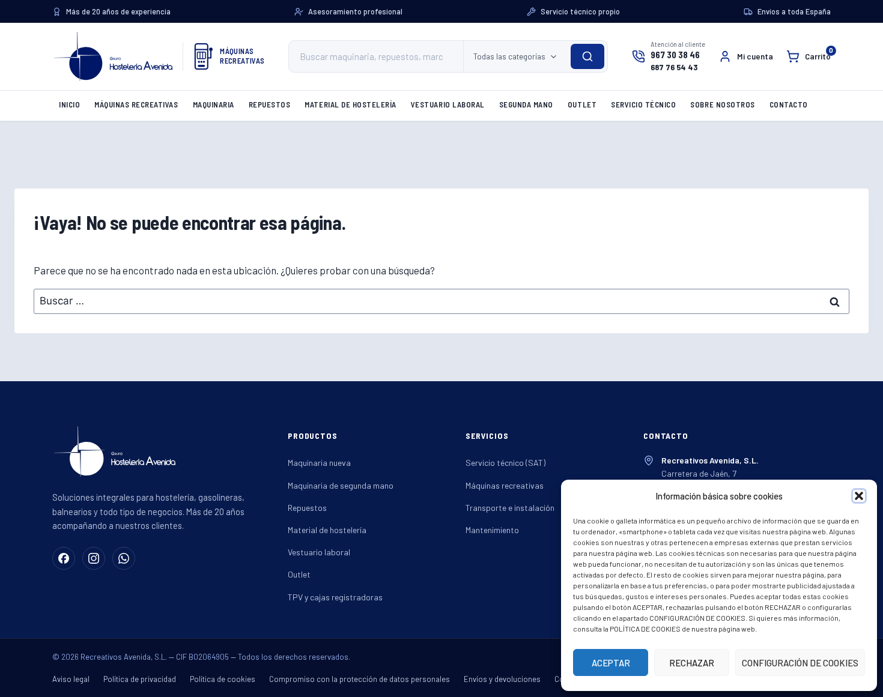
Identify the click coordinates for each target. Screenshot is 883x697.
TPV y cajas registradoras (335, 597)
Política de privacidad (139, 679)
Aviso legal (71, 679)
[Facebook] (63, 558)
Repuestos (270, 104)
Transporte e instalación (510, 507)
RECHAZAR (691, 662)
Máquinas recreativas (136, 104)
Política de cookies (222, 679)
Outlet (582, 104)
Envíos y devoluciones (502, 679)
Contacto (788, 104)
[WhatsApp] (123, 558)
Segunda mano (526, 104)
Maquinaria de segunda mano (340, 485)
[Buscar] (587, 56)
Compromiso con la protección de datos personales (359, 679)
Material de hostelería (350, 104)
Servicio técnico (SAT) (505, 462)
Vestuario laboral (448, 104)
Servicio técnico (643, 104)
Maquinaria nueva (319, 462)
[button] (859, 496)
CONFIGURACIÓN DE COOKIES (800, 662)
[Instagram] (93, 558)
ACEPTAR (611, 662)
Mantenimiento (492, 530)
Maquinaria (213, 104)
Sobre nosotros (722, 104)
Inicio (69, 104)
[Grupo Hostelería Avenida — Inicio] (113, 56)
